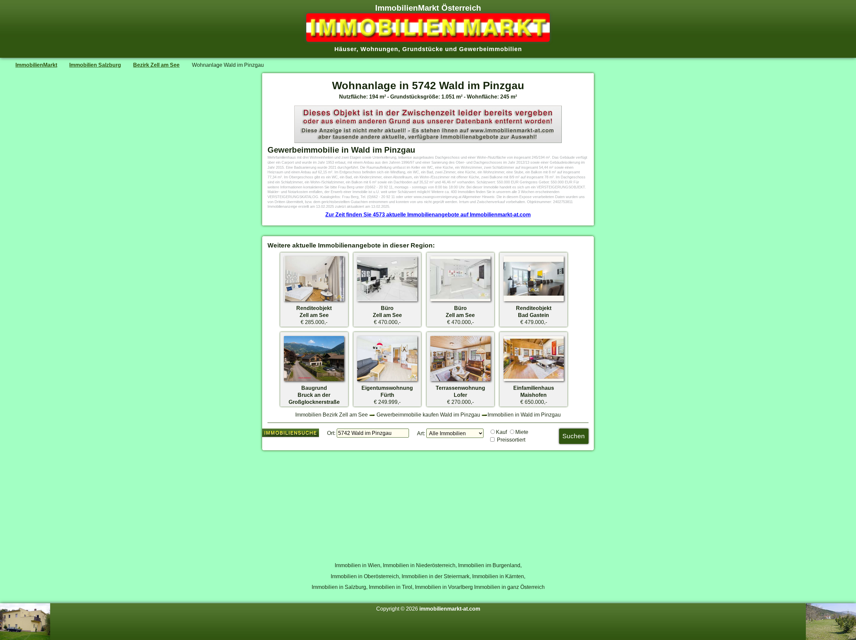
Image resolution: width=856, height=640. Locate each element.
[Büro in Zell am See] (387, 301)
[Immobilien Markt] (428, 40)
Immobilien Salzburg (95, 65)
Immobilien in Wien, (358, 565)
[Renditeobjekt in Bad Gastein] (534, 301)
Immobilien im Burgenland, (490, 565)
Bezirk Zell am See (156, 65)
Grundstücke (422, 49)
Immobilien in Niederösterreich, (420, 565)
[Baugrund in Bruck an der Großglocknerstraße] (314, 381)
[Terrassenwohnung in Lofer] (460, 381)
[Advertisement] (428, 502)
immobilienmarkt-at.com (449, 609)
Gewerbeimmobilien (490, 49)
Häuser (345, 49)
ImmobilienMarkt (36, 65)
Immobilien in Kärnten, (498, 576)
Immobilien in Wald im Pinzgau (524, 415)
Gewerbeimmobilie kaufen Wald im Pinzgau (428, 415)
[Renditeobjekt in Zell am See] (314, 301)
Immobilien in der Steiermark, (436, 576)
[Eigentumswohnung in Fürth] (387, 381)
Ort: (331, 433)
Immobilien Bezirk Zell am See (331, 415)
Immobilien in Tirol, (391, 587)
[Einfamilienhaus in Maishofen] (534, 381)
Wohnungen (379, 49)
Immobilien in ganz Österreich (509, 587)
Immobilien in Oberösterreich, (365, 576)
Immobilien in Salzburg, (339, 587)
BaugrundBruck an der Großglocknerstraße (314, 395)
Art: (421, 433)
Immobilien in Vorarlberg (444, 587)
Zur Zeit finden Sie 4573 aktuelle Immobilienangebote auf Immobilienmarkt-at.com (428, 214)
